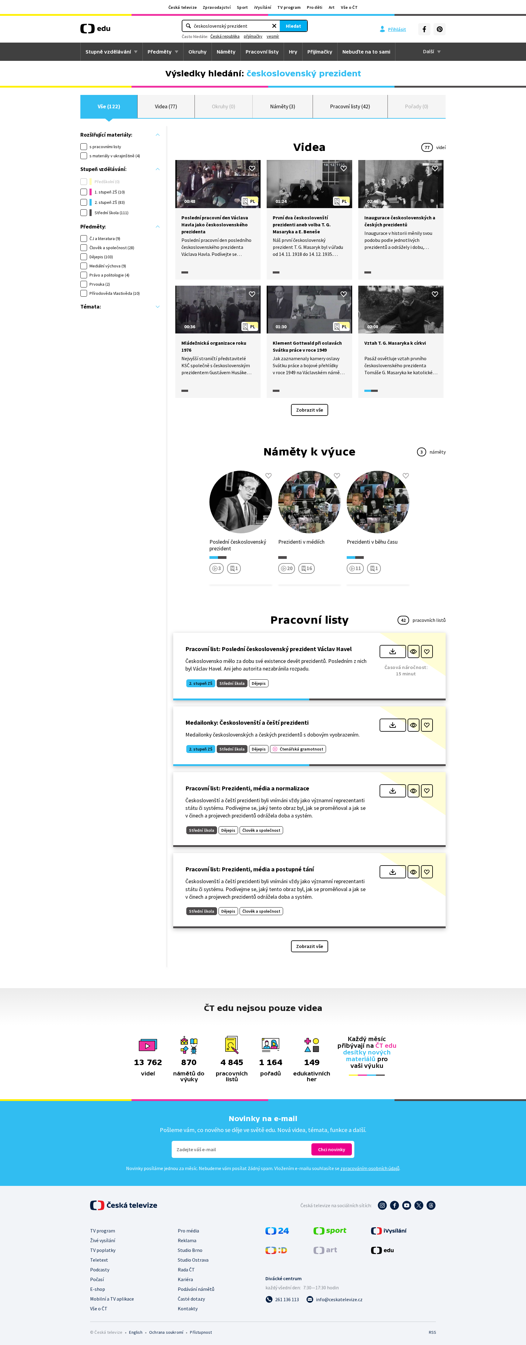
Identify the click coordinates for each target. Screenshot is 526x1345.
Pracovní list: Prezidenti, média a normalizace (247, 788)
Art (332, 7)
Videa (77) (166, 106)
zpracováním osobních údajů (369, 1168)
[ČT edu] (95, 30)
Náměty (226, 51)
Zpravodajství (217, 7)
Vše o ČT (349, 7)
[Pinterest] (439, 29)
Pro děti (314, 7)
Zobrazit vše (309, 410)
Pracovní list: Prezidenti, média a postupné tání (249, 869)
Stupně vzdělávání (108, 51)
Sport (242, 7)
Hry (293, 51)
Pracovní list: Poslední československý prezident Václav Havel (268, 649)
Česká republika (225, 36)
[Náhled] (413, 651)
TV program (289, 7)
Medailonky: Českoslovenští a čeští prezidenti (247, 722)
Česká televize (182, 7)
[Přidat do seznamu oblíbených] (252, 168)
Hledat (293, 26)
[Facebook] (424, 29)
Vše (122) (109, 106)
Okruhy (197, 51)
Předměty (160, 51)
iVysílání (263, 7)
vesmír (273, 36)
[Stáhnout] (393, 651)
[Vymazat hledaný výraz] (274, 25)
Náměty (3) (282, 106)
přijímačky (253, 36)
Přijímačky (319, 51)
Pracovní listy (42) (350, 106)
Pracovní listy (262, 51)
